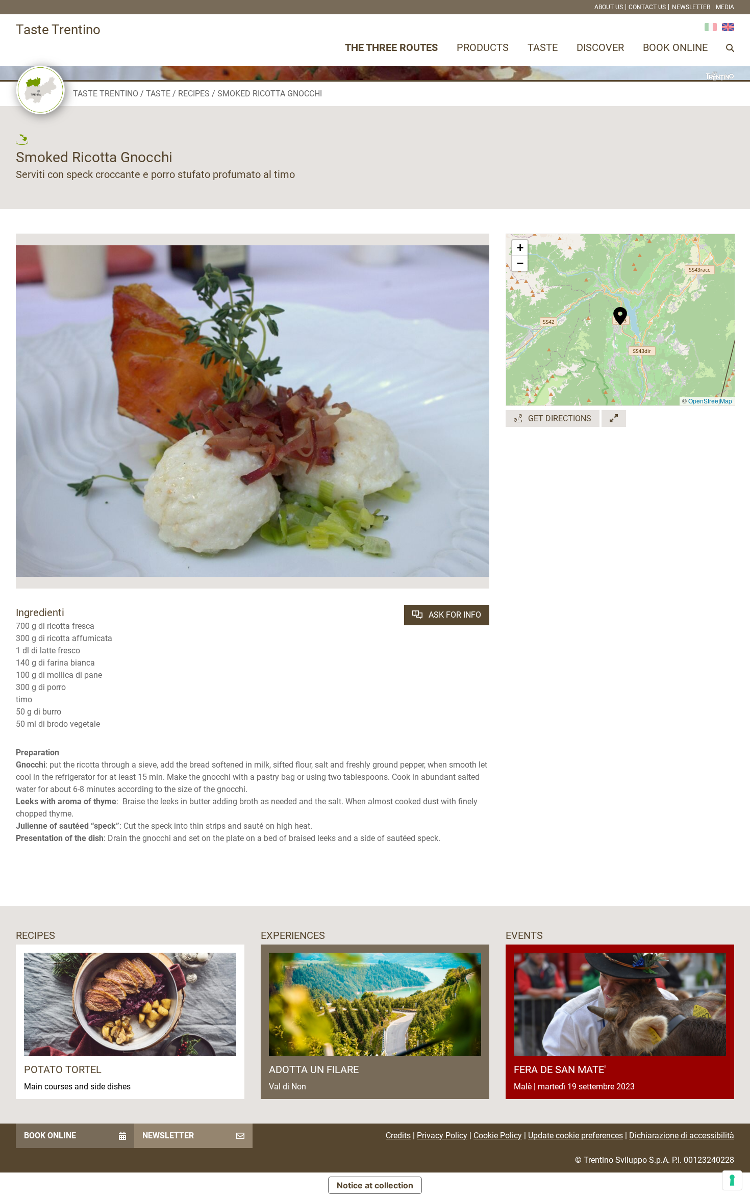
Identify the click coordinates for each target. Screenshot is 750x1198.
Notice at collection (375, 1185)
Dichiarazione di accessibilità (681, 1135)
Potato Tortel (63, 1069)
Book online (675, 47)
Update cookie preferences (575, 1135)
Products (483, 47)
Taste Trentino (105, 93)
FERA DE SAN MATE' (560, 1069)
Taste (543, 47)
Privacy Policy (442, 1135)
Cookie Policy (497, 1135)
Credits (398, 1135)
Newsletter (691, 7)
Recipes (194, 93)
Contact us (647, 7)
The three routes (391, 47)
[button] (620, 310)
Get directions (558, 418)
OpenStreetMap (710, 400)
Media (725, 7)
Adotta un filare (314, 1069)
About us (608, 7)
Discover (600, 47)
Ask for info (454, 615)
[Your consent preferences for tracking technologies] (732, 1180)
